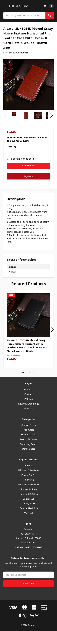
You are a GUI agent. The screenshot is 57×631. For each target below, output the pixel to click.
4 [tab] (31, 372)
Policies (28, 398)
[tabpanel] (28, 329)
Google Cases (28, 434)
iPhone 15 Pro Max (28, 470)
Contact (28, 394)
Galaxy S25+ (28, 503)
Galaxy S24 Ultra (28, 508)
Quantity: (12, 146)
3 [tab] (28, 372)
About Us (28, 389)
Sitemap (28, 408)
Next (51, 115)
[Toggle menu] (4, 6)
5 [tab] (34, 372)
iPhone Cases (28, 425)
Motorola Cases (28, 439)
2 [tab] (26, 372)
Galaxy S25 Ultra (28, 493)
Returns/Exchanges (28, 403)
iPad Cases (28, 429)
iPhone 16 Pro (28, 474)
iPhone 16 (28, 479)
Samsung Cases (28, 443)
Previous (6, 115)
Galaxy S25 (28, 498)
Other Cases (28, 448)
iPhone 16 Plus (28, 489)
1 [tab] (23, 372)
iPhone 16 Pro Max (28, 484)
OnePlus (28, 465)
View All (28, 512)
